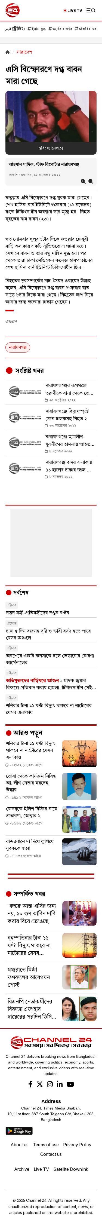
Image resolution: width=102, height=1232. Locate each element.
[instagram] (50, 1085)
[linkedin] (60, 1085)
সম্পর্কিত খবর (28, 894)
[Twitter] (39, 1085)
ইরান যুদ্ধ (39, 29)
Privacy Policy (77, 1144)
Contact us (51, 1154)
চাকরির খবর (88, 29)
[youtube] (70, 1085)
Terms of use (46, 1144)
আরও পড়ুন (27, 733)
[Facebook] (30, 1085)
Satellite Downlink (70, 1169)
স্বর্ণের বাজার (62, 29)
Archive (21, 1169)
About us (20, 1144)
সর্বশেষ (20, 593)
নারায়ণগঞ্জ (18, 347)
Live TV (41, 1169)
